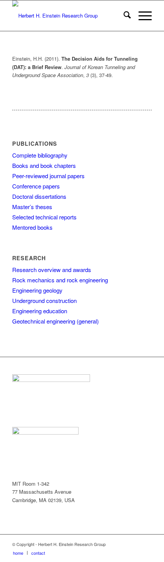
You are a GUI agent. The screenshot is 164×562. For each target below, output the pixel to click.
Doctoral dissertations (39, 196)
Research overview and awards (51, 270)
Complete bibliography (40, 155)
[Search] (123, 15)
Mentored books (32, 227)
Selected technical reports (44, 217)
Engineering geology (37, 290)
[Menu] (141, 15)
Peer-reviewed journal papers (48, 176)
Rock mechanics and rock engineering (60, 280)
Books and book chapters (44, 165)
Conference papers (36, 186)
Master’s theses (32, 207)
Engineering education (39, 311)
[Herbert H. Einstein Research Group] (68, 15)
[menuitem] (123, 15)
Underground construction (44, 300)
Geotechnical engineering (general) (55, 321)
